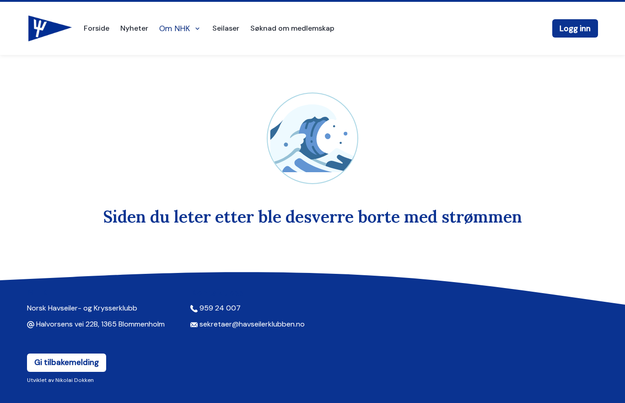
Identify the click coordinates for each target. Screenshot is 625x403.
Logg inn (575, 28)
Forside (96, 28)
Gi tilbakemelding (66, 362)
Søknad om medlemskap (292, 28)
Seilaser (225, 28)
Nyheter (134, 28)
